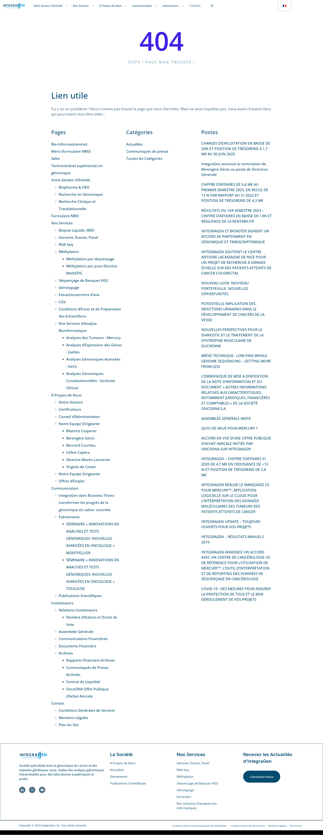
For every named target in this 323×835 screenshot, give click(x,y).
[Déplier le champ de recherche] (212, 5)
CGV (62, 302)
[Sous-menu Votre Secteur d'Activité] (66, 5)
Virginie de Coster (81, 466)
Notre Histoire (71, 402)
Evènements (69, 517)
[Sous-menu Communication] (156, 5)
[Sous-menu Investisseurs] (183, 5)
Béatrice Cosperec (81, 430)
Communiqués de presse (147, 151)
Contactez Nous (261, 776)
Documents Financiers (77, 646)
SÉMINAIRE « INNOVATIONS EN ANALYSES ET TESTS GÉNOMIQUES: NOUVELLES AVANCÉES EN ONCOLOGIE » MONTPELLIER (92, 538)
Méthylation (69, 251)
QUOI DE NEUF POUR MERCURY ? (229, 428)
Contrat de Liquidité (83, 681)
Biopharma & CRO (74, 187)
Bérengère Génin (80, 438)
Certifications (70, 409)
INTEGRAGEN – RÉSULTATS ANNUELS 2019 (232, 539)
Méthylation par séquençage (90, 259)
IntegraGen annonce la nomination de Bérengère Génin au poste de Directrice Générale (234, 169)
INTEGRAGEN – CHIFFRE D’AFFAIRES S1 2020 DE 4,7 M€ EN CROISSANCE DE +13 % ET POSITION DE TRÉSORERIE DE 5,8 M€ (234, 466)
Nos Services (62, 223)
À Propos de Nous (66, 395)
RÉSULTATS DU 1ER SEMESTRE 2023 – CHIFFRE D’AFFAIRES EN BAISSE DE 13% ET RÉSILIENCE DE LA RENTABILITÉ (236, 216)
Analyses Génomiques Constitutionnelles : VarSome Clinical (90, 380)
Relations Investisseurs (78, 610)
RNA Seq (66, 244)
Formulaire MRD (65, 215)
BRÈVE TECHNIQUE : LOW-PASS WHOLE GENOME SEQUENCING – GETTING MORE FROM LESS (236, 361)
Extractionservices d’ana (79, 294)
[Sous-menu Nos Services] (92, 5)
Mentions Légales (73, 717)
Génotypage (69, 287)
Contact (57, 703)
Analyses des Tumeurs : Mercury (93, 337)
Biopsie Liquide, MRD (76, 230)
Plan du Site (69, 724)
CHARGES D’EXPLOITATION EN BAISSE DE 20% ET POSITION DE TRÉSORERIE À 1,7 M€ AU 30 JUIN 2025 (235, 148)
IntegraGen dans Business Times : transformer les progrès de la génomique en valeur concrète (87, 502)
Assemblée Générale (76, 631)
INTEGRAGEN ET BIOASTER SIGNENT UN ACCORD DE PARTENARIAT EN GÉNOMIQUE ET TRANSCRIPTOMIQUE (235, 236)
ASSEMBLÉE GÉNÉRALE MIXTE (226, 418)
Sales (55, 158)
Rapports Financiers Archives (90, 660)
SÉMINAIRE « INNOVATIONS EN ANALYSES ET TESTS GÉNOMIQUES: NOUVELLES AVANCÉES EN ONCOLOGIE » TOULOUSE (92, 574)
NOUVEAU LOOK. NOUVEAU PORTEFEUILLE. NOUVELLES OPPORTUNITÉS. (225, 288)
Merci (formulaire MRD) (71, 151)
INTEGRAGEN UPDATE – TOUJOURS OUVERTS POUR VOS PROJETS (230, 524)
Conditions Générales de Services (87, 710)
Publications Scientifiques (80, 595)
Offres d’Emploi (72, 481)
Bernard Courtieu (81, 445)
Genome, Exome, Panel (78, 237)
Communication (64, 488)
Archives (66, 653)
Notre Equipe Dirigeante (79, 423)
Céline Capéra (78, 452)
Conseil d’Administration (79, 416)
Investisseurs (62, 603)
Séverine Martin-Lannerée (88, 459)
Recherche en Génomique (81, 194)
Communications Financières (83, 638)
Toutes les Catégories (144, 158)
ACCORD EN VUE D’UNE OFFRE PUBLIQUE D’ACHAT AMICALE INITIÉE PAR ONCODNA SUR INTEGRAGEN (236, 443)
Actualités (134, 144)
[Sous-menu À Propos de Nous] (125, 5)
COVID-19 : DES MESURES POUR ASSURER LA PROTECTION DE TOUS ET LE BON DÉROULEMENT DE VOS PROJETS (236, 594)
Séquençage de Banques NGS (83, 280)
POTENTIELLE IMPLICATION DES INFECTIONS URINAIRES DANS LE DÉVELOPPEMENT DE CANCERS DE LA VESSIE (232, 311)
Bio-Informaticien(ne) (69, 144)
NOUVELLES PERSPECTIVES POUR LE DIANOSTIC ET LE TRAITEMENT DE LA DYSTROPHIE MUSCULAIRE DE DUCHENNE (232, 337)
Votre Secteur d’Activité (70, 180)
